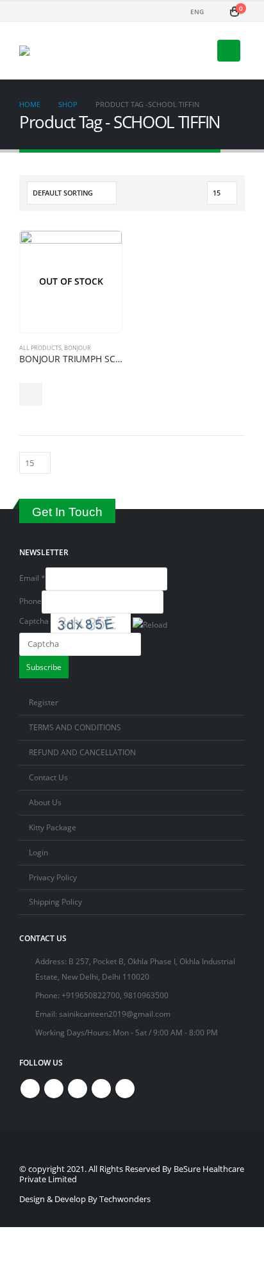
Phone (30, 601)
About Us (45, 802)
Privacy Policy (53, 877)
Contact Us (48, 777)
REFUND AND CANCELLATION (82, 752)
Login (38, 852)
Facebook (30, 1088)
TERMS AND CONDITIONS (75, 727)
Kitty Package (52, 827)
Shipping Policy (55, 901)
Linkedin (125, 1088)
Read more (30, 394)
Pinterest (77, 1088)
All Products (40, 348)
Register (43, 702)
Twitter (53, 1088)
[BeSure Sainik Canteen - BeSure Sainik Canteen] (67, 51)
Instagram (101, 1088)
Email (32, 578)
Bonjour (77, 348)
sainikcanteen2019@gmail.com (114, 1013)
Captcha (34, 620)
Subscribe (44, 667)
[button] (151, 623)
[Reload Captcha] (150, 622)
